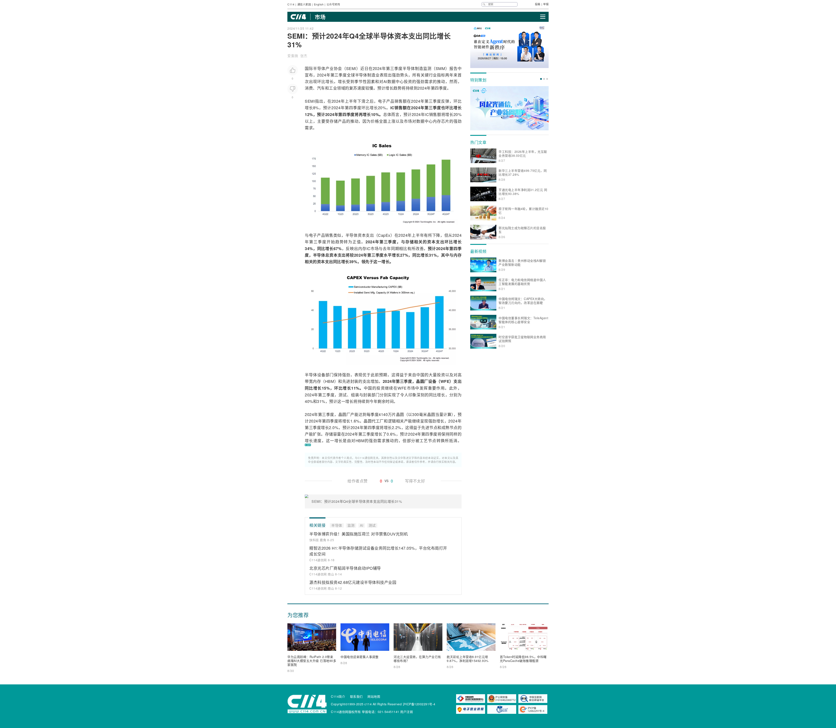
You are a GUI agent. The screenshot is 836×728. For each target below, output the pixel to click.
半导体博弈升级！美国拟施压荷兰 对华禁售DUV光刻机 (358, 534)
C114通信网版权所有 (346, 711)
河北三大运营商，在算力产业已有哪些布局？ (417, 659)
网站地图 (373, 696)
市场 (320, 16)
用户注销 (406, 711)
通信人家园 (304, 4)
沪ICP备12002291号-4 (419, 704)
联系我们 (356, 696)
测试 (343, 394)
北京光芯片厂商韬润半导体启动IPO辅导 (345, 568)
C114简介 (338, 696)
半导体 (319, 68)
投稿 (537, 4)
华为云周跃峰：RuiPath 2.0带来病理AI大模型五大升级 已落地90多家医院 (311, 661)
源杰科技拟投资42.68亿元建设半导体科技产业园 (352, 582)
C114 (290, 4)
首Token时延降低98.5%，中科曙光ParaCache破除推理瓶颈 (523, 659)
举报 (546, 4)
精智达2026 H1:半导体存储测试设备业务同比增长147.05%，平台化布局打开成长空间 (378, 551)
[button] (541, 79)
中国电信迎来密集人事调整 (359, 657)
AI (385, 81)
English (319, 4)
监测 (427, 68)
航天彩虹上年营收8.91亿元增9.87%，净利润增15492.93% (468, 659)
